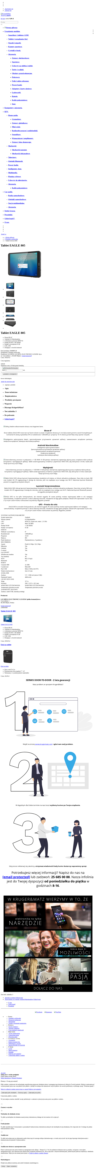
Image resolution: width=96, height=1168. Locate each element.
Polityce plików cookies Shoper (38, 1153)
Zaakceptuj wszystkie (34, 1092)
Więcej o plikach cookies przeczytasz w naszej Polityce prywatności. (21, 1089)
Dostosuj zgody (22, 1092)
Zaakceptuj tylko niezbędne (9, 1092)
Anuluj (3, 1166)
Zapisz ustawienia (11, 1166)
